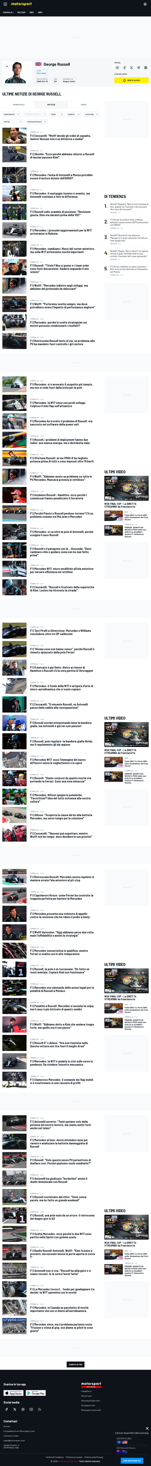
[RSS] (39, 1409)
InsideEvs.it (86, 1391)
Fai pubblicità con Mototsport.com (19, 1431)
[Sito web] (146, 68)
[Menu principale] (5, 4)
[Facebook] (124, 68)
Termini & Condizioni (55, 1457)
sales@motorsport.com (14, 1440)
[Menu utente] (145, 4)
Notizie (51, 104)
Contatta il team (11, 1436)
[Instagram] (117, 68)
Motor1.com (86, 1396)
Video (83, 104)
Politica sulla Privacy (93, 1457)
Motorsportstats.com (91, 1410)
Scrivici (7, 1426)
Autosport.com (88, 1405)
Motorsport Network (68, 1461)
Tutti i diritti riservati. (89, 1461)
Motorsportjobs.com (90, 1400)
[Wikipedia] (139, 68)
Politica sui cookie (74, 1457)
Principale (18, 104)
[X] (131, 68)
